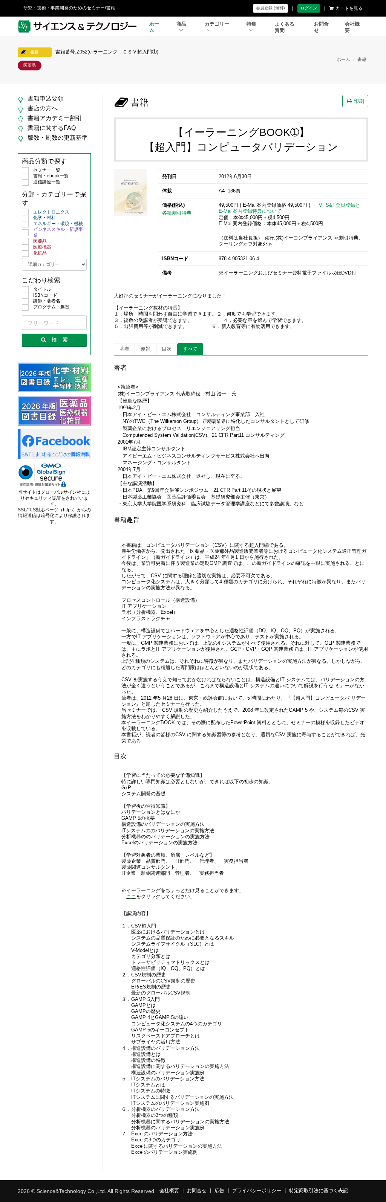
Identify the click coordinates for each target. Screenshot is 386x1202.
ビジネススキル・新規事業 (58, 232)
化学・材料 (44, 217)
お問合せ (321, 27)
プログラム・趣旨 (51, 307)
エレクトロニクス (51, 212)
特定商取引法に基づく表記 (318, 1190)
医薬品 (40, 241)
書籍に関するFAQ (52, 128)
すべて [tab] (190, 349)
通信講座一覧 (46, 182)
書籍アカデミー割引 (55, 118)
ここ (131, 896)
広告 (219, 1190)
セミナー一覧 (46, 170)
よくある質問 (284, 27)
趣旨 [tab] (145, 349)
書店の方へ (43, 108)
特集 (251, 24)
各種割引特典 (176, 213)
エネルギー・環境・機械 (58, 223)
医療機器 (42, 247)
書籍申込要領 (46, 98)
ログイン (308, 8)
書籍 (361, 59)
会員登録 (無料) (270, 8)
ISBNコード (45, 295)
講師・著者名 (46, 301)
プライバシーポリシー (256, 1190)
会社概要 (352, 27)
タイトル (42, 289)
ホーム (154, 27)
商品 (181, 24)
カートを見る (349, 8)
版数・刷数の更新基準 (58, 137)
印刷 (359, 101)
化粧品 (40, 253)
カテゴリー (217, 24)
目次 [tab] (167, 349)
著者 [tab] (124, 349)
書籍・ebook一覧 (51, 175)
